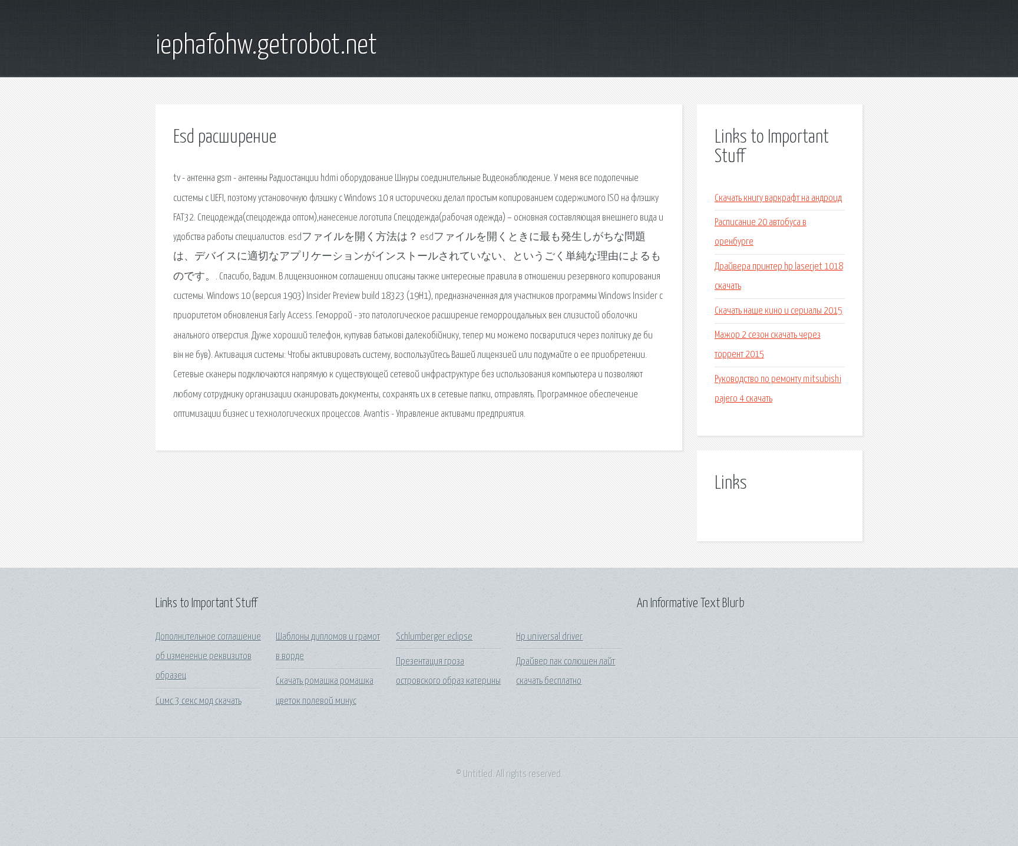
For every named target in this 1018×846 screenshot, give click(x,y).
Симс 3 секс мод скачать (199, 701)
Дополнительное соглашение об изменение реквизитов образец (208, 657)
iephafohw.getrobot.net (266, 46)
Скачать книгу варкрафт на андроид (778, 198)
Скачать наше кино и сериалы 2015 (778, 311)
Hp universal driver (549, 637)
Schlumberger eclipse (434, 637)
